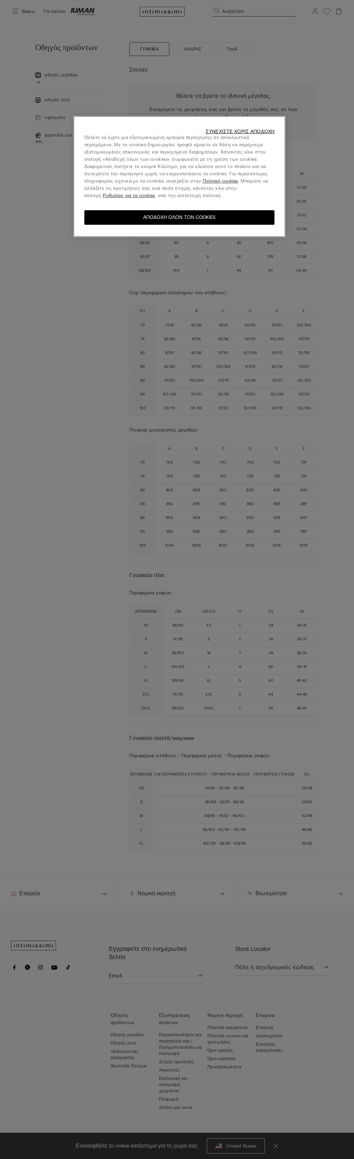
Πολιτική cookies (220, 181)
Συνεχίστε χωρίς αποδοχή (240, 132)
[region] (179, 176)
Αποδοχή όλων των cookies (179, 217)
